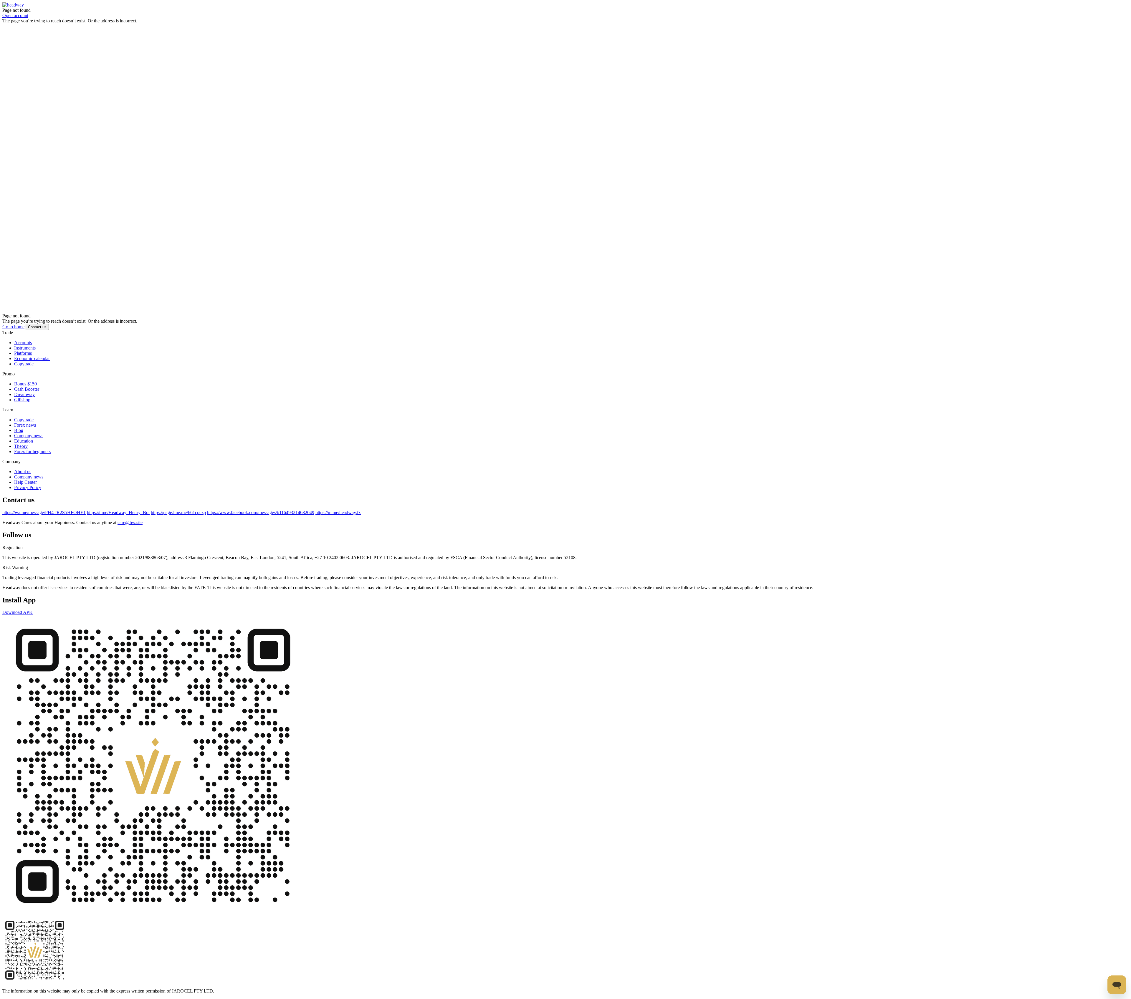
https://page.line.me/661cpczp (178, 519)
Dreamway (24, 401)
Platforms (23, 360)
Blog (18, 437)
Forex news (25, 432)
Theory (21, 453)
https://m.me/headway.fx (338, 519)
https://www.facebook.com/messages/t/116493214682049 (260, 519)
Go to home (13, 333)
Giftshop (22, 406)
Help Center (25, 489)
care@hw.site (130, 529)
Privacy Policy (27, 494)
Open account (15, 15)
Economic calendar (32, 365)
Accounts (23, 349)
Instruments (25, 354)
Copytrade (24, 370)
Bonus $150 (25, 390)
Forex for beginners (32, 458)
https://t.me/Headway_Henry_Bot (118, 519)
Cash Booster (26, 396)
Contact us (37, 334)
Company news (28, 442)
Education (23, 447)
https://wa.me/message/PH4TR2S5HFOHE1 (44, 519)
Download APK (17, 619)
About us (22, 478)
